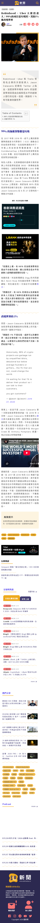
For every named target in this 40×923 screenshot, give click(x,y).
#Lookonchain (8, 767)
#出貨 (30, 785)
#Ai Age (6, 793)
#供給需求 (21, 785)
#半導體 (6, 774)
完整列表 (31, 591)
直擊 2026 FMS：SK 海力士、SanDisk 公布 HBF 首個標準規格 (14, 756)
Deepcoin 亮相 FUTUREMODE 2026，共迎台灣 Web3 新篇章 (20, 609)
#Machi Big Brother (23, 767)
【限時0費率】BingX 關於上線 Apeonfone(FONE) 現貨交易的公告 (20, 635)
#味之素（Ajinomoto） (27, 774)
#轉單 (32, 789)
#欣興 (20, 778)
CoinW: (6, 621)
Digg (3, 535)
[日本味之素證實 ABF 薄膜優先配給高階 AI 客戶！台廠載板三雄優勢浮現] (32, 719)
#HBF (32, 793)
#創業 (24, 793)
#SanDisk (7, 796)
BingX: (6, 634)
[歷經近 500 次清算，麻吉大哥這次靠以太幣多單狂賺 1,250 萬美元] (32, 705)
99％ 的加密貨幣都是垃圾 (13, 116)
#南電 (14, 774)
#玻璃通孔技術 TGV (10, 782)
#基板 (5, 778)
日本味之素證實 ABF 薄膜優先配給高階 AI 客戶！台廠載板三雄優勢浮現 (14, 716)
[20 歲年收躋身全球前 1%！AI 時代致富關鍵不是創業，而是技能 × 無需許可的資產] (32, 745)
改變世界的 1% (9, 119)
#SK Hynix (16, 796)
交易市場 (4, 9)
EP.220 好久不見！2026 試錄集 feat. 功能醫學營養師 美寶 (20, 838)
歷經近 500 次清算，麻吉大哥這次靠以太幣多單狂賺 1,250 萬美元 (14, 703)
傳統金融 (11, 538)
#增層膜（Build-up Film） (12, 789)
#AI (22, 770)
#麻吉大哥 (7, 771)
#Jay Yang (16, 793)
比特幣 (12, 9)
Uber (3, 538)
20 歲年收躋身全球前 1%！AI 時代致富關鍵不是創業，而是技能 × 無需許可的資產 (14, 743)
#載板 (21, 782)
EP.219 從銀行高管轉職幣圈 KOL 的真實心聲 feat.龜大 (20, 846)
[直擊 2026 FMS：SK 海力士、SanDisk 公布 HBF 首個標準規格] (32, 758)
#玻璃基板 (29, 778)
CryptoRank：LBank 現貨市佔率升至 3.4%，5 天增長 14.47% (20, 673)
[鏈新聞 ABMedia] (20, 3)
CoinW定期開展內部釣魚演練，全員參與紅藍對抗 (20, 622)
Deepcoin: (8, 608)
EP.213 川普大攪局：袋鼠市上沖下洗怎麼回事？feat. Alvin (20, 862)
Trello (33, 535)
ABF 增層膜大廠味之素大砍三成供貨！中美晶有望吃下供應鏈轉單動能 (14, 729)
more (33, 681)
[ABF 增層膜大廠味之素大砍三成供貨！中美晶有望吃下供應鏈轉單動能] (32, 732)
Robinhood (25, 535)
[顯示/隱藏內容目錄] (25, 113)
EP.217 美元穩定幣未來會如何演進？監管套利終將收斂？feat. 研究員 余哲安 (20, 854)
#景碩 (13, 778)
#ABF (15, 770)
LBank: (6, 659)
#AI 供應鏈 (30, 771)
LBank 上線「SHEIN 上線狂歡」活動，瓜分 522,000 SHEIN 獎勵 (20, 660)
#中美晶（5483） (9, 785)
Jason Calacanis (14, 535)
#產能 (25, 789)
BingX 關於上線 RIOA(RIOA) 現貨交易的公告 (20, 647)
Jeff (7, 24)
